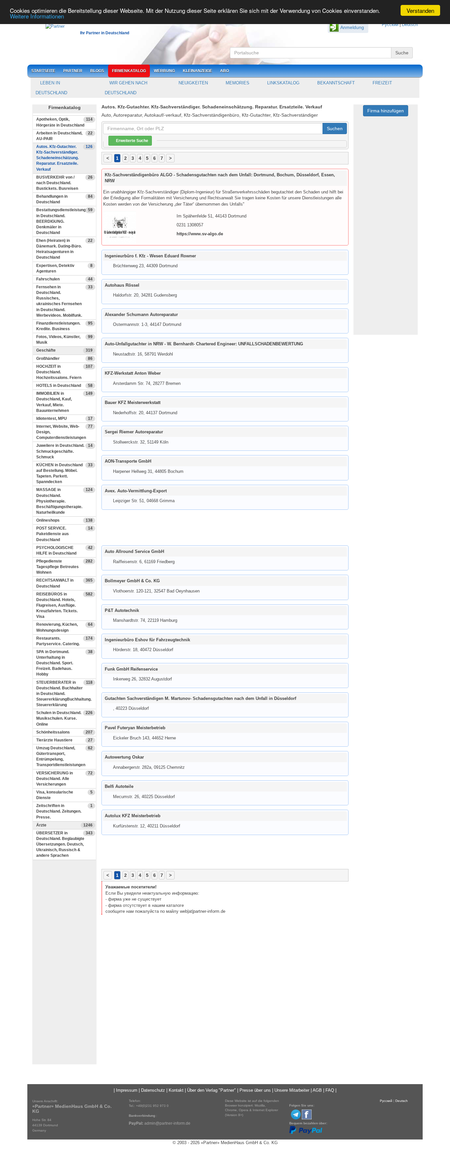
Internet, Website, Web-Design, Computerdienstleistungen (64, 432)
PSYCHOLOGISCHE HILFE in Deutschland (64, 550)
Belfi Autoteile (119, 786)
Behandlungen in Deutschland (64, 199)
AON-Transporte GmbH (128, 461)
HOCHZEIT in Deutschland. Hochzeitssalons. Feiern (64, 372)
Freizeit (381, 82)
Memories (236, 82)
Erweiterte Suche (131, 140)
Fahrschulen (64, 279)
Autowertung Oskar (124, 757)
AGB (317, 1090)
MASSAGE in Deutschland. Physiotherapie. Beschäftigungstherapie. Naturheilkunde (64, 501)
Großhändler (64, 358)
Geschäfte (64, 350)
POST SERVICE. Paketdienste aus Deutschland (64, 534)
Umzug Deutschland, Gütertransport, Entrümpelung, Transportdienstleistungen (64, 756)
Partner (72, 71)
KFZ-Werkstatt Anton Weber (133, 373)
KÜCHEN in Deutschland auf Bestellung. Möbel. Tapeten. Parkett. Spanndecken (64, 473)
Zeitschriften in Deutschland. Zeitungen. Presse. (64, 811)
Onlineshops (64, 520)
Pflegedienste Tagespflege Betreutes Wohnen (64, 567)
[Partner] (52, 25)
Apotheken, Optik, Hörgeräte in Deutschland (64, 122)
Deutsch (410, 24)
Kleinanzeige (197, 71)
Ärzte (64, 825)
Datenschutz (153, 1090)
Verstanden (420, 10)
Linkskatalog (282, 82)
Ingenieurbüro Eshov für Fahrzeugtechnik (147, 639)
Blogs (97, 71)
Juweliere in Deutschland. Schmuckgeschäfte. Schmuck (64, 451)
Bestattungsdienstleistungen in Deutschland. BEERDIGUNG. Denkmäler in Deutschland (64, 221)
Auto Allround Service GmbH (134, 551)
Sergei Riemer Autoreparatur (134, 431)
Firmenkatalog (129, 71)
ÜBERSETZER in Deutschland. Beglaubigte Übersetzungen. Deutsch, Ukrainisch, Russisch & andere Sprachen (64, 844)
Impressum (126, 1090)
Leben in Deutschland (51, 87)
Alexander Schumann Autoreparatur (141, 314)
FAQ (329, 1090)
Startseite (43, 71)
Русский (390, 24)
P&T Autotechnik (122, 610)
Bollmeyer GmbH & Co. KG (132, 580)
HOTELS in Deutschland (64, 385)
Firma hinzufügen (385, 110)
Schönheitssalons (64, 732)
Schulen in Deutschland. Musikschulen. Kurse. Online (64, 718)
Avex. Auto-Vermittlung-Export (136, 490)
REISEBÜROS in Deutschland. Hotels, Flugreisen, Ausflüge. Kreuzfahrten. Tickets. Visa (64, 605)
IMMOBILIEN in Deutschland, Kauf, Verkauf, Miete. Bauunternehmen (64, 402)
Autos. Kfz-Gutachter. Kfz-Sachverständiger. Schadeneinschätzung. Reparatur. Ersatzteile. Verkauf (64, 158)
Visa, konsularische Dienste (64, 795)
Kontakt (176, 1090)
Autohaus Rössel (122, 285)
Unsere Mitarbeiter (291, 1090)
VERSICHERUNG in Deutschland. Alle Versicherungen (64, 779)
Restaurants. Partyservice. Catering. (64, 641)
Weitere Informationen (37, 16)
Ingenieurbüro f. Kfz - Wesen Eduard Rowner (150, 255)
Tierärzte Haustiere (64, 740)
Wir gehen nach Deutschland (126, 87)
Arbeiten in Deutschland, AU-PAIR (64, 136)
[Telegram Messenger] (296, 1114)
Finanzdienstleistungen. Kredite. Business (64, 326)
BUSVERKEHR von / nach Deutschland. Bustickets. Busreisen (64, 183)
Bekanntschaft (335, 82)
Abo (224, 71)
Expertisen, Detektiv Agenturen (64, 268)
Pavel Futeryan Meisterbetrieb (135, 727)
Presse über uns (255, 1090)
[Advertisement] (64, 965)
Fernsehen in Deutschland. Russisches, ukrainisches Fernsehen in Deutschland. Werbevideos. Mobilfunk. (64, 301)
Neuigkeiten (192, 82)
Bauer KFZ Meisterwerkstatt (132, 402)
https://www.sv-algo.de (200, 233)
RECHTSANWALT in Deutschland (64, 583)
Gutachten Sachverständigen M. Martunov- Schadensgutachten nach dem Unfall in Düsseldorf (200, 698)
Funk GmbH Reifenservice (131, 669)
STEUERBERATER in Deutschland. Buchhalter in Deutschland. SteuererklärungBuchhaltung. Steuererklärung (64, 693)
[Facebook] (307, 1114)
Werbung (164, 71)
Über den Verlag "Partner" (211, 1090)
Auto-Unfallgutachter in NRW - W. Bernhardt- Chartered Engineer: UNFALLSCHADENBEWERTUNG (204, 343)
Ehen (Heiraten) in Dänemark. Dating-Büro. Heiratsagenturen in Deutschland (64, 249)
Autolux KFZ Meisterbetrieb (132, 815)
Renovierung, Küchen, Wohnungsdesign (64, 627)
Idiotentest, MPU (64, 418)
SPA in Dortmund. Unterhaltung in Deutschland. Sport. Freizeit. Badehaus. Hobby (64, 663)
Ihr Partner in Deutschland (104, 33)
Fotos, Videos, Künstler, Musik (64, 339)
